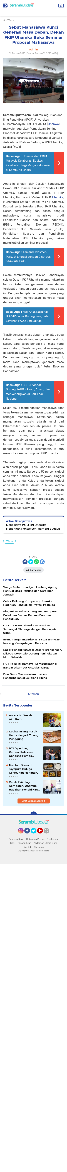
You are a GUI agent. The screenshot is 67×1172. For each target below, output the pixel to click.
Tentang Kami (16, 839)
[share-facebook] (25, 561)
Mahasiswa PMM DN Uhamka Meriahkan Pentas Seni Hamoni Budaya (33, 526)
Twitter (35, 835)
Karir (12, 843)
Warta (9, 541)
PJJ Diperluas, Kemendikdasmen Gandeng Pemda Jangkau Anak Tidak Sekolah (23, 752)
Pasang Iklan (24, 843)
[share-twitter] (30, 561)
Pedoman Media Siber (45, 843)
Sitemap (33, 693)
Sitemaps (39, 847)
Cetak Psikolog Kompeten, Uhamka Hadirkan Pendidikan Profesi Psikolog (23, 785)
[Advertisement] (33, 1016)
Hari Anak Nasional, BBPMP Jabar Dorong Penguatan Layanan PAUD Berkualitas (28, 316)
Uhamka (53, 124)
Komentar (35, 570)
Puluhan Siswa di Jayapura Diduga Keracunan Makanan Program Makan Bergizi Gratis (23, 769)
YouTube (42, 835)
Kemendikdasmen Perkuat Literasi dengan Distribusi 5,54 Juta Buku (28, 256)
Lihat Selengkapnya (33, 801)
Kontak (27, 847)
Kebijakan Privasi (35, 839)
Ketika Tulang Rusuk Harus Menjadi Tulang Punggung (23, 735)
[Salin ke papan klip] (42, 561)
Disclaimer (52, 839)
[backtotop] (33, 814)
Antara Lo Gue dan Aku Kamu (21, 717)
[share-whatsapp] (36, 561)
